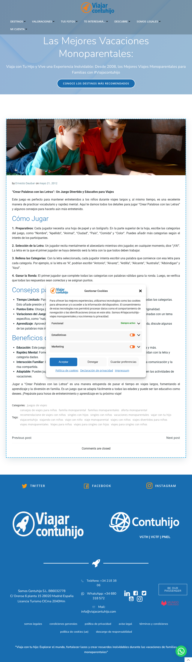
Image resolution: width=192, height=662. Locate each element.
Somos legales (147, 21)
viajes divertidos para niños (150, 419)
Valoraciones (42, 21)
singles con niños (101, 415)
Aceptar (63, 361)
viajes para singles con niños (129, 424)
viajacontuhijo (29, 419)
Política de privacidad (98, 624)
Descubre (121, 21)
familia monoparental (72, 410)
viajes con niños (121, 419)
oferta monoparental (134, 410)
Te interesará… (94, 21)
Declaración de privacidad (96, 370)
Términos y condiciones (154, 624)
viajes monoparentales (34, 424)
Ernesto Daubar (25, 183)
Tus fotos (68, 21)
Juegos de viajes (37, 405)
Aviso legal (125, 624)
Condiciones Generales (63, 624)
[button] (140, 291)
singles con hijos (78, 415)
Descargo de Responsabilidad (114, 632)
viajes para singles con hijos (91, 424)
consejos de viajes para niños (38, 410)
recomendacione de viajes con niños (43, 415)
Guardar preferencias (123, 361)
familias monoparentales (103, 410)
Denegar (93, 361)
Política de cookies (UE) (74, 632)
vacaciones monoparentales (131, 415)
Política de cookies (67, 370)
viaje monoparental (96, 419)
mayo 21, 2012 (48, 183)
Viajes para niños (61, 424)
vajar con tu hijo (161, 415)
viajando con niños (51, 419)
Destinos (16, 21)
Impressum (122, 370)
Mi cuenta (17, 29)
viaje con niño (73, 419)
